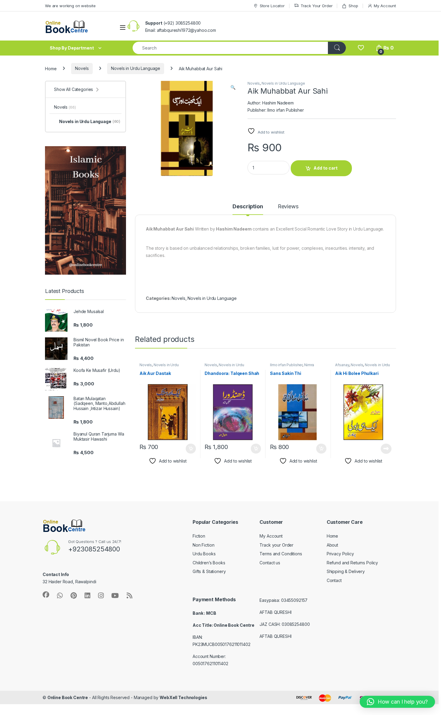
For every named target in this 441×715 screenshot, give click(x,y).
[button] (233, 87)
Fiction (199, 536)
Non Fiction (203, 545)
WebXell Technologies (183, 697)
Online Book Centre (67, 697)
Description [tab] (247, 207)
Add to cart (326, 167)
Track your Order (276, 545)
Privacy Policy (340, 553)
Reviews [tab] (288, 207)
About (332, 545)
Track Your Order (317, 5)
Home (50, 68)
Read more (386, 449)
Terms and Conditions (281, 553)
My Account (385, 5)
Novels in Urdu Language (135, 68)
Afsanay (342, 365)
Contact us (270, 562)
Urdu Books (204, 553)
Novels (81, 68)
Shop (353, 5)
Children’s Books (209, 562)
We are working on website (70, 5)
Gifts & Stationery (209, 571)
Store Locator (272, 5)
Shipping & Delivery (346, 571)
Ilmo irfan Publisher (286, 365)
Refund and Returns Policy (352, 562)
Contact (334, 580)
